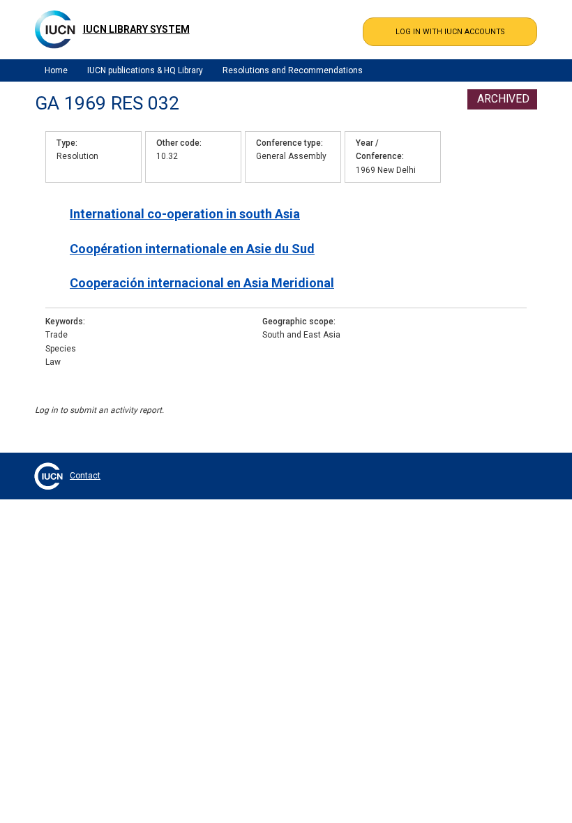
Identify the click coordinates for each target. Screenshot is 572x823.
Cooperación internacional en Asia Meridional (202, 282)
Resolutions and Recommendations (293, 70)
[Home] (55, 29)
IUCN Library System (136, 29)
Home (56, 70)
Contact (85, 476)
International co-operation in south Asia (185, 213)
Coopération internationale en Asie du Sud (192, 248)
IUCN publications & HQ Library (145, 70)
